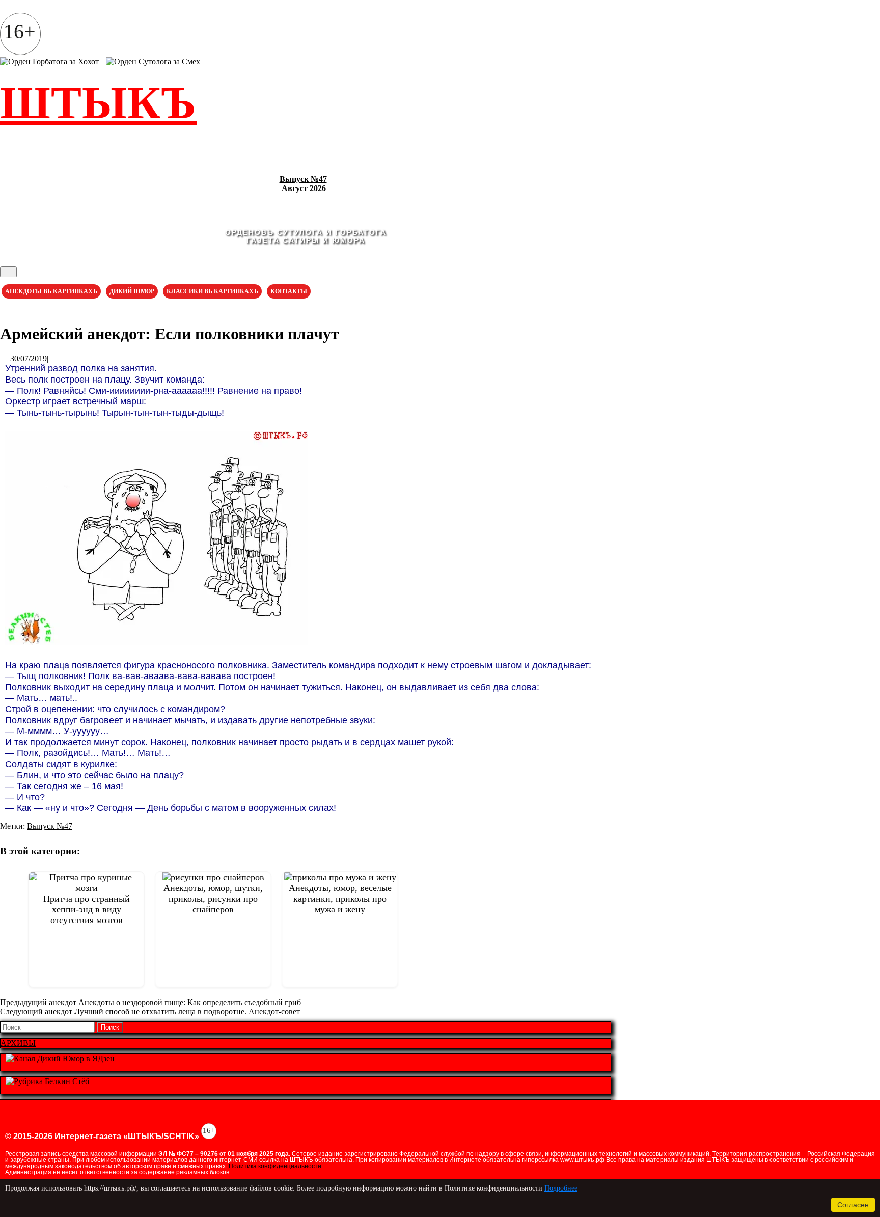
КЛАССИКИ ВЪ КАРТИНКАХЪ (212, 291)
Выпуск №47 (303, 179)
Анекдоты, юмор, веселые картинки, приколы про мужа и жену (340, 898)
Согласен (853, 1205)
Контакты (288, 291)
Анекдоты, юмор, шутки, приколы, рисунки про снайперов (213, 898)
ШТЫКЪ (98, 102)
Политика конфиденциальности (275, 1166)
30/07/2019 (28, 358)
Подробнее (561, 1188)
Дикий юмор (131, 291)
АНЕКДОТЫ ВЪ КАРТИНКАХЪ (51, 291)
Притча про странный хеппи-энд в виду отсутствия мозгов (86, 909)
